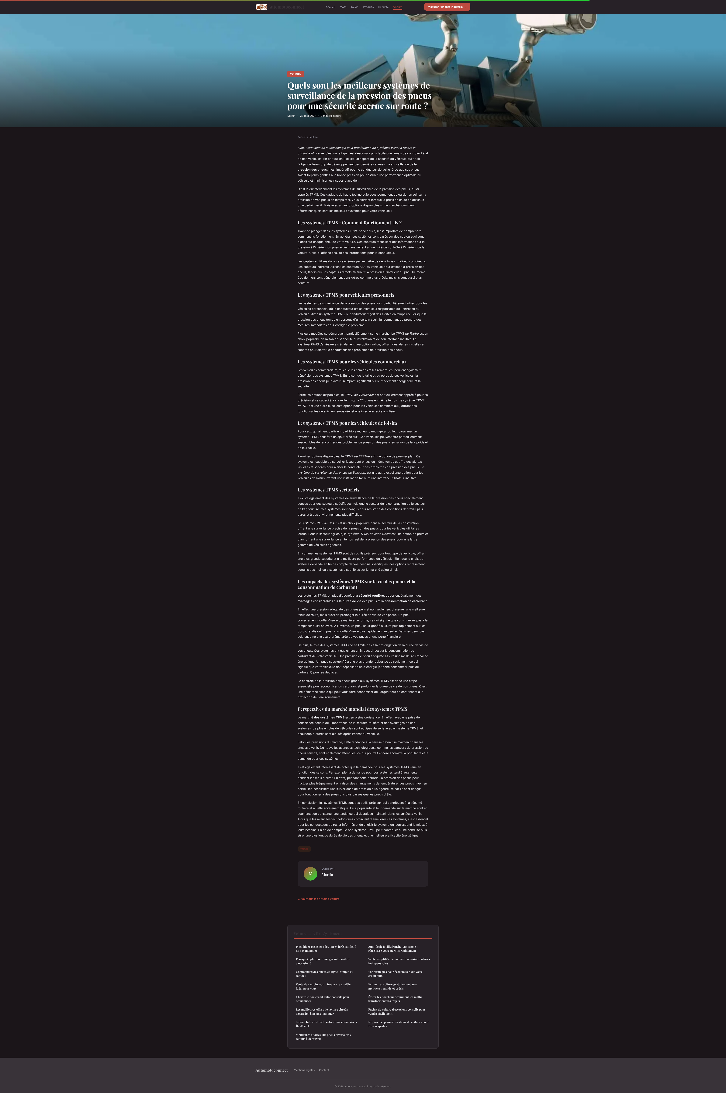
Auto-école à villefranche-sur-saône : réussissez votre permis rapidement (392, 948)
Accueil (330, 6)
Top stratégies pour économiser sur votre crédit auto (395, 974)
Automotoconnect (286, 7)
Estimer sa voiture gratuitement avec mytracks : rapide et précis (392, 986)
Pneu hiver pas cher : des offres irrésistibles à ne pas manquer (326, 948)
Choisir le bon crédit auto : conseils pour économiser (322, 999)
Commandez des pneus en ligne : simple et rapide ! (324, 974)
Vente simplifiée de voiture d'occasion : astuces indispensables (399, 961)
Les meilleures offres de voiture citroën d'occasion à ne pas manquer (322, 1011)
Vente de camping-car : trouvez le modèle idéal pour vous (323, 986)
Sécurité (383, 6)
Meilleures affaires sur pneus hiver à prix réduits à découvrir (323, 1037)
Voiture (397, 6)
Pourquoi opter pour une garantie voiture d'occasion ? (323, 961)
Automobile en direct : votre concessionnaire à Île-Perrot (326, 1024)
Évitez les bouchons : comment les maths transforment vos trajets (395, 999)
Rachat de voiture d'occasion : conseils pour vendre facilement (396, 1011)
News (354, 6)
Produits (368, 6)
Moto (343, 6)
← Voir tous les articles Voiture (319, 899)
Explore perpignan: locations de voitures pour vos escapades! (398, 1024)
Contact (324, 1070)
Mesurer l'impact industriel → (447, 6)
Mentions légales (304, 1070)
